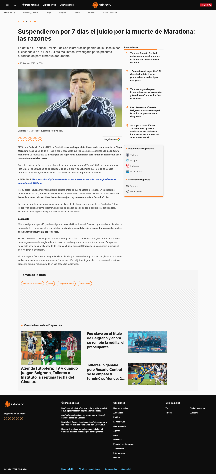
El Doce (21, 21)
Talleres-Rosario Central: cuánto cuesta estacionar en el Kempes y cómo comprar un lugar (145, 57)
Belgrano (62, 12)
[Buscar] (14, 5)
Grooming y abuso (30, 12)
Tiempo (48, 12)
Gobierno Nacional (110, 12)
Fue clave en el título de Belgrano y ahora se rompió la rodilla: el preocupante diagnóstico (145, 112)
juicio (50, 283)
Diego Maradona (66, 283)
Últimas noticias (30, 4)
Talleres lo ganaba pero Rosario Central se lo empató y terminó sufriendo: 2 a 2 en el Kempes (146, 94)
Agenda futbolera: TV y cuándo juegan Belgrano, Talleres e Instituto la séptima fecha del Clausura (49, 375)
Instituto (91, 12)
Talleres (77, 12)
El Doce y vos (49, 4)
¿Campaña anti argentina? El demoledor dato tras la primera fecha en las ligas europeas (145, 75)
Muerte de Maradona (32, 283)
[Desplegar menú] (5, 4)
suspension (85, 283)
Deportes (32, 21)
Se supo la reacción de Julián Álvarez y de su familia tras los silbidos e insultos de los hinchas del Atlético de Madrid (144, 131)
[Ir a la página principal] (101, 5)
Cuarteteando (67, 4)
